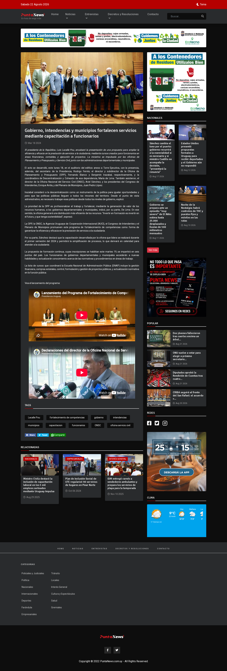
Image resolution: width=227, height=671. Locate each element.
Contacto (153, 14)
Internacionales (30, 593)
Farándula (27, 607)
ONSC (98, 425)
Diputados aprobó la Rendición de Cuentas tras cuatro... (188, 376)
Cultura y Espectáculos (63, 593)
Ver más (153, 250)
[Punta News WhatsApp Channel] (176, 287)
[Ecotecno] (113, 38)
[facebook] (30, 435)
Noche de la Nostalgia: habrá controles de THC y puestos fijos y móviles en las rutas (192, 212)
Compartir (59, 435)
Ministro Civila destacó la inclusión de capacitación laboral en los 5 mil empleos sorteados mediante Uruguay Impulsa (38, 485)
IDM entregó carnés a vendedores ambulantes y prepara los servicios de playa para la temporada (122, 483)
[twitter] (43, 435)
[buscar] (202, 16)
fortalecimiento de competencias (67, 417)
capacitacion (55, 425)
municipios (33, 425)
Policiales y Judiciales (33, 573)
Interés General (117, 459)
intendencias (120, 417)
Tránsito (55, 573)
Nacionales (31, 459)
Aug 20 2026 (181, 403)
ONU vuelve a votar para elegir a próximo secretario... (187, 356)
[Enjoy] (176, 461)
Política (25, 580)
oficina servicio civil (120, 425)
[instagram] (165, 423)
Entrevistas (92, 14)
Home (54, 14)
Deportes (26, 600)
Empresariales (74, 459)
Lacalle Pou (34, 417)
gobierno (99, 417)
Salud (54, 600)
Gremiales (56, 607)
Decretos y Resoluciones (123, 14)
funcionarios (78, 425)
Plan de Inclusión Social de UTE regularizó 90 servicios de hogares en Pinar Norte (81, 482)
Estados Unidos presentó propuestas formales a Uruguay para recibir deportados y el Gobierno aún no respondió (192, 154)
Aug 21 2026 (181, 344)
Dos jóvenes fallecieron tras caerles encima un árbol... (186, 336)
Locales (55, 580)
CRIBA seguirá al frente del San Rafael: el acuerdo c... (188, 395)
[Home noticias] (112, 636)
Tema (203, 4)
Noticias (70, 14)
